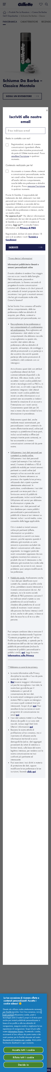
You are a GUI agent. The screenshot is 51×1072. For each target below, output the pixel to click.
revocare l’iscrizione (36, 186)
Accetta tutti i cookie (23, 1050)
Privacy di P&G (28, 227)
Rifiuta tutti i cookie (23, 1057)
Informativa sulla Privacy (21, 655)
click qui (31, 771)
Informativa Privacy (15, 1031)
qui (23, 652)
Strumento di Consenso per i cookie (17, 1039)
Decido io (23, 1064)
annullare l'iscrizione (20, 156)
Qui (12, 682)
